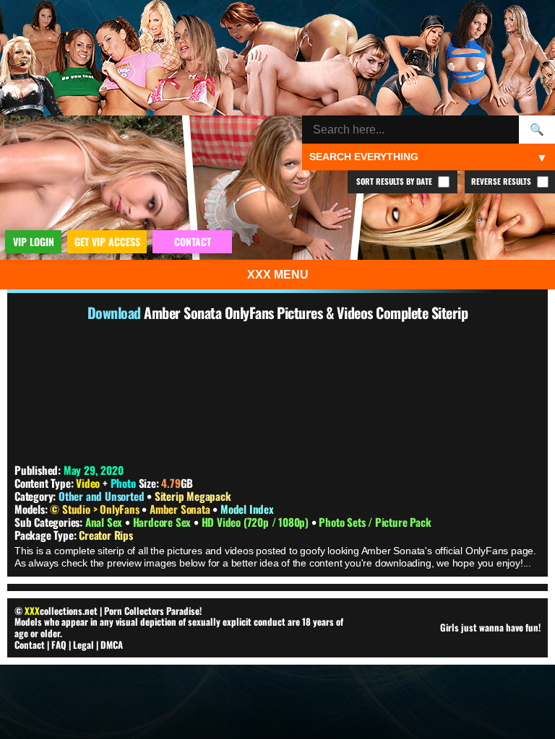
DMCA (111, 644)
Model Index (247, 509)
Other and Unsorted (101, 496)
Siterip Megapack (193, 496)
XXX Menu (278, 274)
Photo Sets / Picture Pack (375, 522)
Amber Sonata (181, 509)
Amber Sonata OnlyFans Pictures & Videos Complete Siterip (306, 312)
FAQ (58, 644)
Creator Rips (106, 535)
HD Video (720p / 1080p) (256, 522)
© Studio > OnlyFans (96, 509)
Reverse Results (502, 181)
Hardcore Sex (163, 522)
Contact (29, 644)
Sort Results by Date (395, 181)
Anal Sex (105, 522)
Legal (83, 644)
